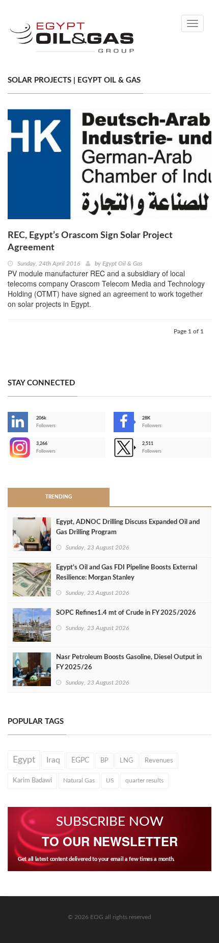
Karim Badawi (32, 780)
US (110, 780)
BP (104, 760)
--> (9, 447)
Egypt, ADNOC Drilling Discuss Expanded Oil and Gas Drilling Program (128, 527)
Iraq (53, 760)
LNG (126, 760)
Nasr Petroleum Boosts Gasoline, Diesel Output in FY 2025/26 (129, 662)
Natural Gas (79, 780)
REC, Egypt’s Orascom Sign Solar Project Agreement (90, 241)
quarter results (144, 780)
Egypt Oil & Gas (122, 263)
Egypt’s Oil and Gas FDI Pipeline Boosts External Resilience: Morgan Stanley (126, 572)
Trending (58, 497)
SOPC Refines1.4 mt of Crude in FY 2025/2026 (126, 613)
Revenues (159, 760)
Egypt (24, 760)
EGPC (80, 760)
